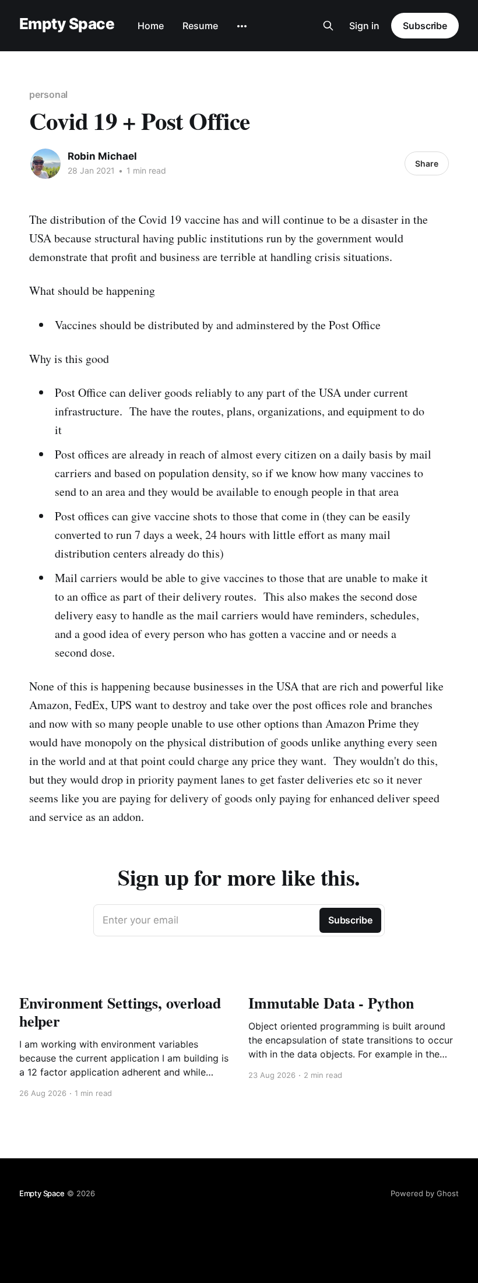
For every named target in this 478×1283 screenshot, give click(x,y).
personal (48, 94)
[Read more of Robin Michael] (45, 163)
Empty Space (66, 24)
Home (151, 25)
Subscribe (425, 25)
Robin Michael (102, 156)
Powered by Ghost (425, 1193)
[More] (242, 26)
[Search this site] (328, 25)
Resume (200, 25)
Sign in (364, 25)
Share (426, 163)
